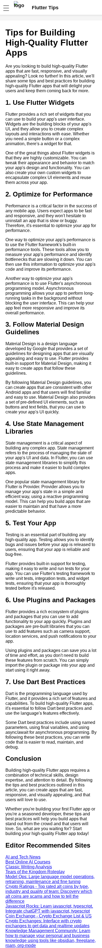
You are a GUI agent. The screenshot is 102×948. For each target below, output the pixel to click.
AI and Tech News (23, 857)
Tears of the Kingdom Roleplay (35, 871)
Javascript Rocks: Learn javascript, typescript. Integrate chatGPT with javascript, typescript (49, 908)
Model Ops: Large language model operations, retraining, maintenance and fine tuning (50, 879)
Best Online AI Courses (27, 862)
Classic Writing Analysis (28, 866)
